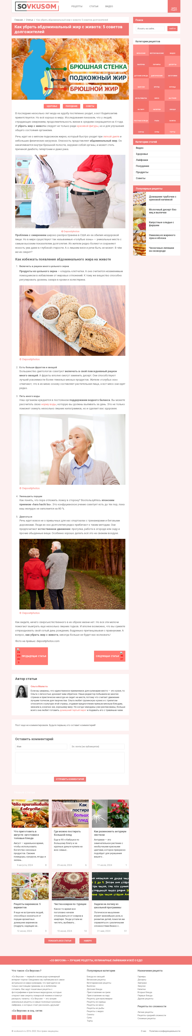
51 (125, 931)
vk (19, 1017)
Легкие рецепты (145, 1012)
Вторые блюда (145, 992)
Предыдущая (34, 656)
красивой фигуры (87, 126)
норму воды (48, 404)
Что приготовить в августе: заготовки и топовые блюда (26, 835)
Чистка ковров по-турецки (70, 904)
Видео (140, 147)
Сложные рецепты (147, 1018)
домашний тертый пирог (73, 710)
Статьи (29, 20)
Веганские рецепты (96, 979)
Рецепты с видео (95, 1011)
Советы (90, 106)
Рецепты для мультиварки (99, 998)
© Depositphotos (70, 231)
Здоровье (52, 106)
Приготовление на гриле (98, 992)
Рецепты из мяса (95, 1005)
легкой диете (111, 136)
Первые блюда (145, 995)
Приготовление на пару (98, 995)
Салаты (90, 1014)
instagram (24, 1017)
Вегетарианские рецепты (99, 983)
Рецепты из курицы (96, 1002)
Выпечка (91, 986)
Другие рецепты (145, 998)
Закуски (141, 986)
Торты (90, 1021)
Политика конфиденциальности (164, 1031)
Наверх (88, 941)
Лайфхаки (142, 159)
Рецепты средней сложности (152, 1015)
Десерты (142, 979)
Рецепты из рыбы (95, 1008)
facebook (14, 1017)
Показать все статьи (59, 941)
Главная (18, 20)
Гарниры (142, 976)
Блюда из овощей (96, 976)
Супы (89, 1017)
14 (85, 931)
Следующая (107, 656)
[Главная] (36, 6)
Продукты (142, 172)
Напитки (142, 989)
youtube (29, 1017)
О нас (143, 1031)
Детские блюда (94, 989)
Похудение (71, 106)
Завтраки (142, 983)
